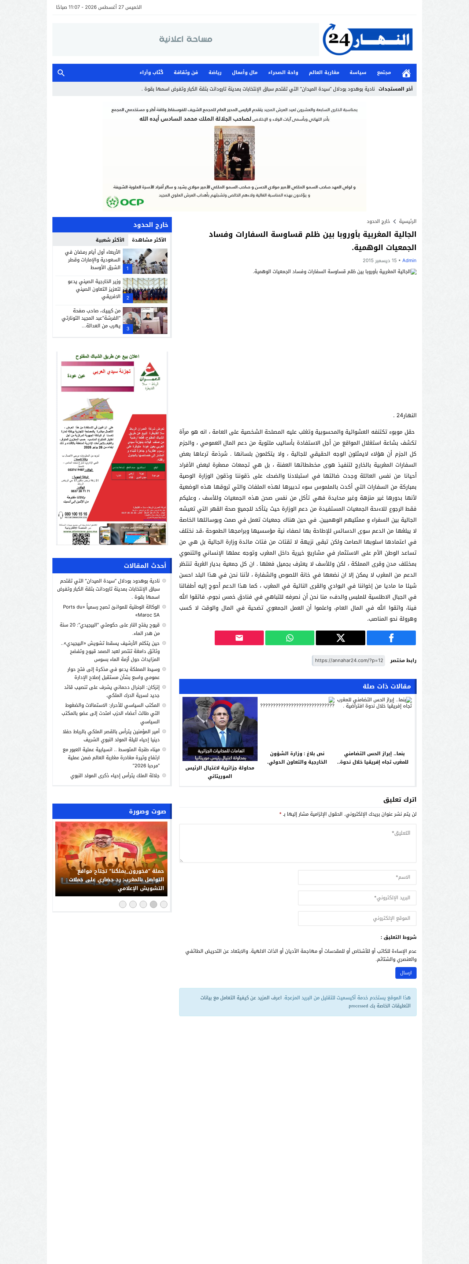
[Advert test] (112, 448)
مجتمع (384, 72)
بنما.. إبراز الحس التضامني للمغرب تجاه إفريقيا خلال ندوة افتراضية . (374, 762)
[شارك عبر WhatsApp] (290, 637)
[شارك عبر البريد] (239, 637)
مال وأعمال (245, 72)
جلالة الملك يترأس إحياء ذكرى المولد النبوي (115, 775)
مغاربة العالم (324, 72)
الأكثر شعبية (110, 240)
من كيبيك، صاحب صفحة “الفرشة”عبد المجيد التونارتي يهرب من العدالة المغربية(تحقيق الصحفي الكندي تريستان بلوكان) (91, 326)
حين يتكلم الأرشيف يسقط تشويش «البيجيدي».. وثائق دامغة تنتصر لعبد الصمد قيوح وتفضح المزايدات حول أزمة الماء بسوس (110, 651)
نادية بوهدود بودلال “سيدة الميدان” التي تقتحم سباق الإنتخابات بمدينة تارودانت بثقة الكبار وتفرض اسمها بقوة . (257, 88)
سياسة (358, 72)
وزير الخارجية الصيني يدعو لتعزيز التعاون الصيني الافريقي (94, 289)
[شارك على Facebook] (391, 637)
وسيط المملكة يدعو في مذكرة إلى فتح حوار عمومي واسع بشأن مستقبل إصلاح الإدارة (113, 673)
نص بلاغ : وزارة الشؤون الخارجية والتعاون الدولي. (297, 758)
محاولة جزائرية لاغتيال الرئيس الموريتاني (219, 772)
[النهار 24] (368, 39)
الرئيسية (406, 73)
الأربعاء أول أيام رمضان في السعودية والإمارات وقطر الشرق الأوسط (93, 259)
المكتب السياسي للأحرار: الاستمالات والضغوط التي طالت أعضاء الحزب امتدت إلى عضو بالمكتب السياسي (111, 713)
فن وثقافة (186, 72)
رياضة (215, 72)
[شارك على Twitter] (340, 637)
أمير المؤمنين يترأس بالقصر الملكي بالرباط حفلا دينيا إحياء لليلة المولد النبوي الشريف (111, 735)
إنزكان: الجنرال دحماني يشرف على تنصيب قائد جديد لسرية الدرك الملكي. (112, 691)
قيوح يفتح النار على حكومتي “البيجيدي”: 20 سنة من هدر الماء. (110, 629)
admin (409, 260)
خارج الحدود (378, 221)
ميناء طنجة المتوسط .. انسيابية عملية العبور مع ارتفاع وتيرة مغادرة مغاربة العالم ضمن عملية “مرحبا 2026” (111, 757)
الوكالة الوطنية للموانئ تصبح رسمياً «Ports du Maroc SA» (111, 611)
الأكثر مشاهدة (149, 240)
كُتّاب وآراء (151, 72)
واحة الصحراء (283, 72)
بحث (61, 73)
